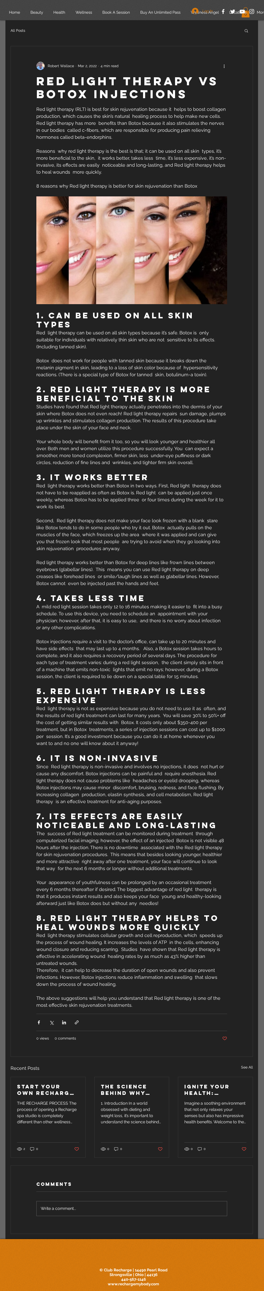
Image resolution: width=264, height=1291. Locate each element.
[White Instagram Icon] (252, 11)
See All (247, 1067)
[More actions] (224, 66)
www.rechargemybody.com (133, 1284)
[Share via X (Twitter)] (51, 1022)
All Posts (18, 30)
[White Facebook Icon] (223, 11)
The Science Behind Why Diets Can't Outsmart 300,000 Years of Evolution (128, 1089)
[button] (246, 30)
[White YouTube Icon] (242, 11)
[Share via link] (76, 1022)
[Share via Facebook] (38, 1022)
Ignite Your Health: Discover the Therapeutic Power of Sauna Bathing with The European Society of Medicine (212, 1089)
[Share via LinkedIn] (64, 1022)
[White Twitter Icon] (232, 11)
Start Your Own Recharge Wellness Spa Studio (45, 1089)
